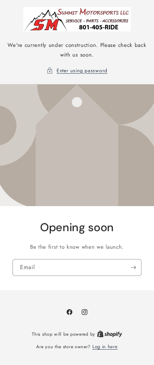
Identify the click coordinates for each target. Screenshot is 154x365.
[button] (77, 70)
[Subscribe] (133, 267)
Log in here (105, 346)
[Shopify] (109, 334)
